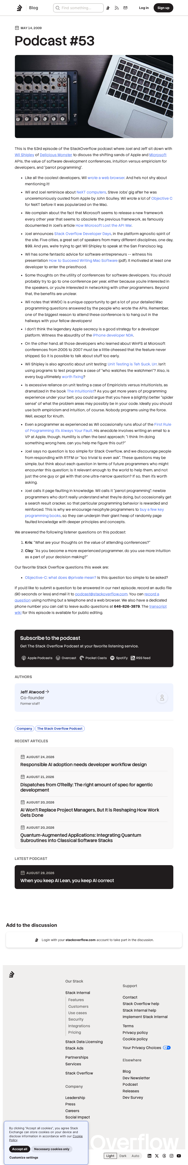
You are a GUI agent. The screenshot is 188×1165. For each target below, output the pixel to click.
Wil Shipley (24, 154)
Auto (135, 1156)
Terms (128, 1026)
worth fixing (72, 376)
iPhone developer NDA (113, 335)
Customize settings (23, 1157)
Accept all (19, 1149)
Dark (123, 1156)
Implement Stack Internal (145, 1016)
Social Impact (77, 1117)
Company (24, 728)
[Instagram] (171, 1155)
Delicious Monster (56, 154)
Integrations (79, 1026)
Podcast (130, 1084)
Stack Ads (74, 1048)
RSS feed (143, 658)
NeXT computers (91, 192)
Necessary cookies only (51, 1149)
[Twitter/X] (156, 1155)
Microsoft (157, 154)
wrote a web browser (106, 177)
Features (76, 999)
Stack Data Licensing (84, 1041)
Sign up (163, 8)
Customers (78, 1006)
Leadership (75, 1097)
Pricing (74, 1032)
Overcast (69, 658)
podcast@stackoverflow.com (101, 594)
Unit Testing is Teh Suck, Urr (132, 364)
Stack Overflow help (141, 1003)
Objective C (161, 198)
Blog (127, 1071)
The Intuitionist (80, 391)
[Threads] (164, 1155)
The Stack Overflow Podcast (60, 728)
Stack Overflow (79, 1073)
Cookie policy (135, 1039)
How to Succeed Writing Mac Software (83, 260)
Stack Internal (77, 992)
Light (110, 1156)
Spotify (122, 658)
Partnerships (76, 1057)
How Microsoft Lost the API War (104, 225)
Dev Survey (133, 1097)
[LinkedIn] (149, 1155)
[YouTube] (178, 1155)
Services (73, 1064)
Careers (72, 1110)
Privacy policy (135, 1032)
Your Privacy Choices (142, 1047)
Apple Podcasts (40, 658)
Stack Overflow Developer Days (82, 233)
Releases (131, 1091)
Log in (144, 8)
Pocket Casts (96, 658)
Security (75, 1019)
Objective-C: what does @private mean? (60, 577)
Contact (130, 997)
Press (70, 1104)
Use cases (77, 1012)
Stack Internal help (139, 1010)
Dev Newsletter (136, 1078)
